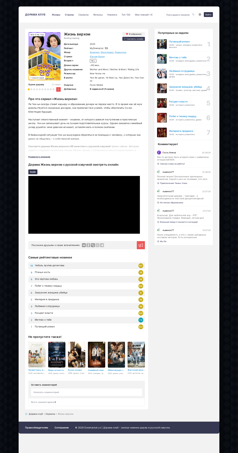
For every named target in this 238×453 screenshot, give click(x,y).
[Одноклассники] (88, 245)
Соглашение (62, 427)
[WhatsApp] (97, 245)
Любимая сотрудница (47, 306)
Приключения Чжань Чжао (173, 183)
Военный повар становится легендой (179, 222)
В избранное (135, 34)
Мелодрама (107, 52)
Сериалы (83, 14)
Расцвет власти (44, 312)
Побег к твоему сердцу (48, 285)
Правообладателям (36, 427)
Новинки (112, 14)
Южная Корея (97, 56)
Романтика (120, 52)
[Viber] (93, 245)
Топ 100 (126, 14)
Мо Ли (163, 241)
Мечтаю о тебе (43, 319)
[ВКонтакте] (84, 245)
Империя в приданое (47, 299)
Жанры (56, 14)
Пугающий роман (45, 326)
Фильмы (98, 14)
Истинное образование (171, 202)
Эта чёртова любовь (46, 279)
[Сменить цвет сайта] (199, 14)
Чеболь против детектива (49, 265)
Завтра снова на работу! (172, 164)
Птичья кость (42, 272)
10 (53, 89)
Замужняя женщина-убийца (51, 292)
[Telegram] (102, 245)
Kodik (33, 171)
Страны (69, 14)
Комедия (94, 52)
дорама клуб (35, 14)
